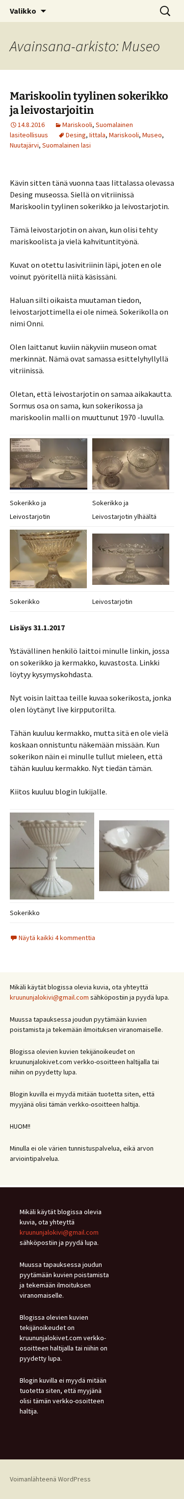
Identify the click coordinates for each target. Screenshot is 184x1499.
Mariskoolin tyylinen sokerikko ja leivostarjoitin (89, 103)
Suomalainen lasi (66, 145)
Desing (76, 134)
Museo (152, 134)
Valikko (23, 11)
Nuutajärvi (24, 145)
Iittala (97, 134)
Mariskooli (77, 124)
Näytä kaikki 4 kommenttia (57, 937)
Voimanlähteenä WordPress (50, 1479)
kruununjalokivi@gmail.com (49, 997)
